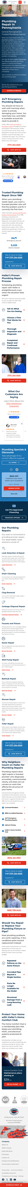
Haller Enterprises (20, 59)
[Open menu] (24, 2)
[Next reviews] (25, 431)
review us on (7, 180)
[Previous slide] (11, 469)
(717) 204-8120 (14, 145)
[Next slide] (16, 469)
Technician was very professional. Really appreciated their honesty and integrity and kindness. (13, 434)
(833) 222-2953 (14, 858)
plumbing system (8, 40)
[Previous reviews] (3, 431)
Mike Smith (14, 424)
